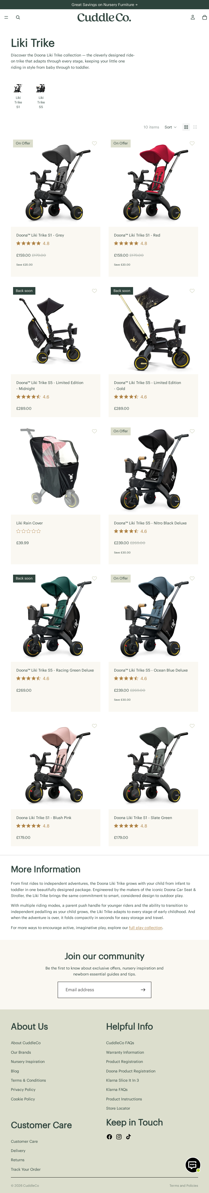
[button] (171, 127)
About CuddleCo (26, 1042)
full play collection (145, 927)
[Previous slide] (19, 182)
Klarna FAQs (117, 1089)
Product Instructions (124, 1098)
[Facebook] (109, 1136)
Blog (15, 1070)
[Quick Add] (92, 218)
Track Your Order (26, 1169)
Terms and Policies (184, 1185)
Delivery (18, 1150)
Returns (17, 1159)
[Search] (18, 17)
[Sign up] (143, 990)
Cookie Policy (23, 1098)
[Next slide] (191, 97)
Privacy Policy (23, 1089)
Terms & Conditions (28, 1080)
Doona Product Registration (130, 1070)
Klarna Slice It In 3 (122, 1080)
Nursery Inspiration (28, 1061)
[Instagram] (119, 1136)
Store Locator (118, 1108)
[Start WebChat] (193, 1165)
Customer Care (24, 1141)
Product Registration (124, 1061)
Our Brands (21, 1052)
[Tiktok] (128, 1136)
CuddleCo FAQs (120, 1042)
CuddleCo (31, 1185)
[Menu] (6, 17)
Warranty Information (125, 1052)
